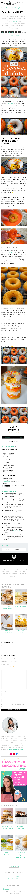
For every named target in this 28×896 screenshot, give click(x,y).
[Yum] (12, 32)
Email (3, 698)
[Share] (6, 32)
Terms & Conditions (14, 878)
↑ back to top (14, 866)
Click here (17, 27)
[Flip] (16, 32)
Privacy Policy (14, 876)
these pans (11, 252)
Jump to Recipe (14, 35)
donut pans (10, 103)
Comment (4, 669)
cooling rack (16, 530)
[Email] (19, 32)
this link (11, 308)
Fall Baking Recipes (18, 8)
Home (3, 8)
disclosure (14, 21)
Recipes (8, 8)
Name (3, 692)
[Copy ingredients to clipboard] (16, 446)
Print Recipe (20, 437)
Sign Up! (6, 889)
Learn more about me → (15, 749)
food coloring (6, 481)
